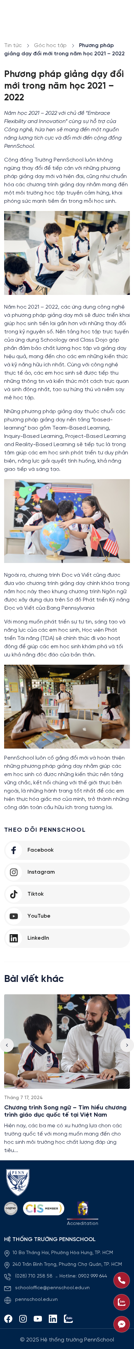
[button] (127, 1045)
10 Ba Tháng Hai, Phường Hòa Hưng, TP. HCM (62, 1253)
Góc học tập (50, 45)
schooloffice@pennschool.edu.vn (52, 1288)
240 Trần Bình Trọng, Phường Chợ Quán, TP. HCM (67, 1264)
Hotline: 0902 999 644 (83, 1276)
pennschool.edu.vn (36, 1299)
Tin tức (13, 45)
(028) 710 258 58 (34, 1276)
